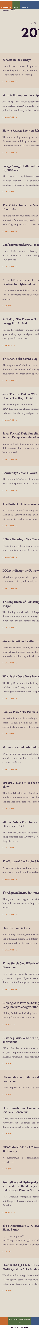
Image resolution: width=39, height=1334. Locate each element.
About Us (14, 1327)
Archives (24, 1327)
